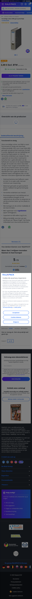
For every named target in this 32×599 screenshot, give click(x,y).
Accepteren (16, 312)
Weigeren (16, 322)
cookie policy (17, 307)
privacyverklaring (7, 307)
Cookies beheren (16, 317)
